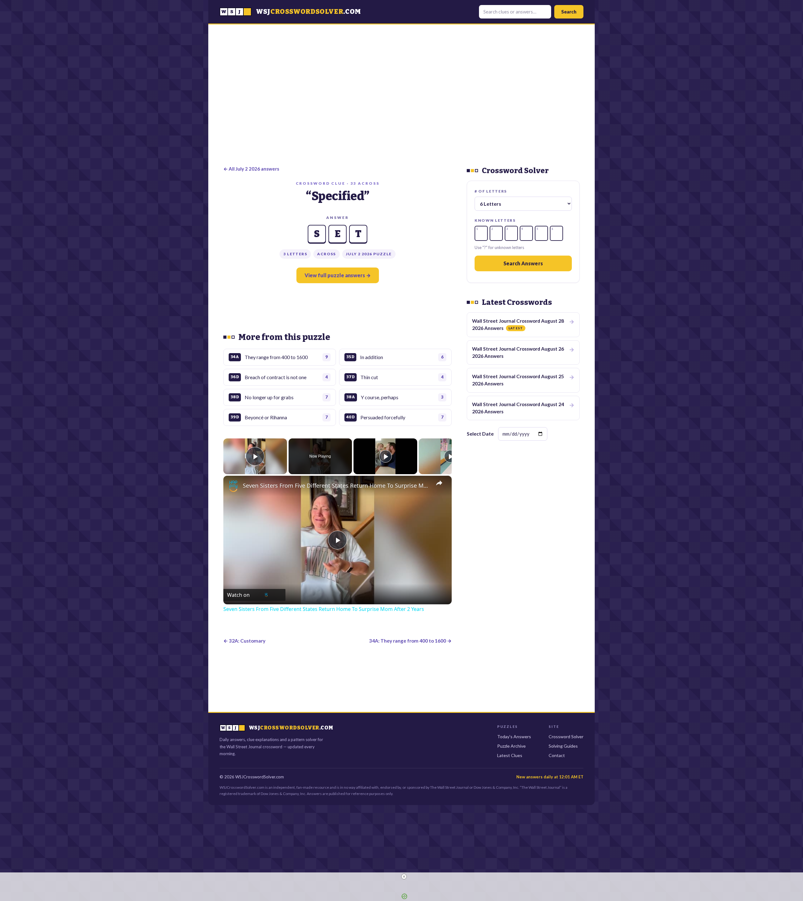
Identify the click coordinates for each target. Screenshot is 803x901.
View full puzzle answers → (338, 275)
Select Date (480, 434)
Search (569, 11)
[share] (439, 482)
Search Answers (523, 263)
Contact (557, 755)
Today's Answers (514, 736)
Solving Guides (563, 746)
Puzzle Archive (511, 746)
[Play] (385, 456)
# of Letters (491, 191)
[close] (404, 876)
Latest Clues (509, 755)
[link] (233, 486)
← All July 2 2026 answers (251, 169)
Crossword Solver (566, 736)
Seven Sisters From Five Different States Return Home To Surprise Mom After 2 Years (336, 485)
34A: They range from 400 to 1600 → (410, 641)
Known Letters (495, 220)
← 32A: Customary (244, 641)
